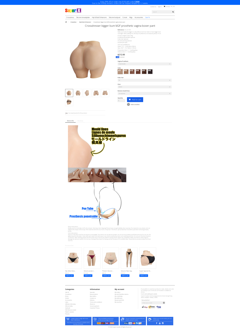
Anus (119, 84)
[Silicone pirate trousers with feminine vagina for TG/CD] (92, 258)
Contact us (153, 6)
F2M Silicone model (70, 310)
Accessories (139, 17)
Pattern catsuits (69, 312)
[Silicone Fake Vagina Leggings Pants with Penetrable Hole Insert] (129, 258)
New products (94, 294)
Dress (66, 296)
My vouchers (118, 302)
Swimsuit (67, 308)
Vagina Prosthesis (123, 61)
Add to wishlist (135, 104)
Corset (124, 17)
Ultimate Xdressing (70, 304)
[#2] (126, 71)
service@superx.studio (150, 294)
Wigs (130, 17)
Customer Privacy (95, 308)
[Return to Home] (66, 22)
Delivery (92, 300)
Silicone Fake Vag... (127, 271)
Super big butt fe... (145, 271)
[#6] (150, 71)
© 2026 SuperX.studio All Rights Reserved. (120, 327)
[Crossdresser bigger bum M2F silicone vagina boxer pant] (69, 93)
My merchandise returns (121, 294)
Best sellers (93, 296)
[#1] (120, 71)
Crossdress (70, 17)
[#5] (144, 71)
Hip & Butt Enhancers (99, 17)
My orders (117, 292)
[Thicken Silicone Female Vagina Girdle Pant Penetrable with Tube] (110, 258)
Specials (92, 292)
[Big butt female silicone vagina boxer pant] (147, 258)
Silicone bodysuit (114, 17)
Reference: (121, 30)
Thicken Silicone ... (108, 271)
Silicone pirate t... (89, 271)
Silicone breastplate (83, 17)
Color (119, 68)
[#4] (138, 71)
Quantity (120, 98)
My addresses (118, 298)
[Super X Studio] (73, 10)
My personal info (119, 300)
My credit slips (119, 296)
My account (119, 289)
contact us (168, 290)
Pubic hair (121, 77)
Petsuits (67, 314)
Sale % (147, 17)
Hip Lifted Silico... (70, 271)
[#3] (132, 71)
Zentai (67, 298)
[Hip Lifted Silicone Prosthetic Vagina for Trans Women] (73, 258)
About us (92, 304)
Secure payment (94, 306)
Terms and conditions (96, 302)
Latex (66, 302)
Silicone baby (69, 306)
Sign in (160, 6)
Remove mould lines (124, 91)
